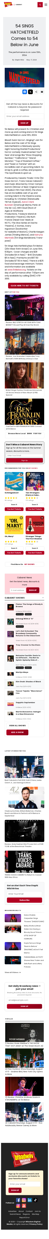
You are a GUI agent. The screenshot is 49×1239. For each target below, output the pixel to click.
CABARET (19, 4)
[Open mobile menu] (45, 4)
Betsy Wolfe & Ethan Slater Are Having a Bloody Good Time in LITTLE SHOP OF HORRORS (33, 932)
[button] (40, 4)
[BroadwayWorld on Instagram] (24, 1200)
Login (33, 5)
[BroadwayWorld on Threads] (18, 1205)
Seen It (14, 504)
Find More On (22, 564)
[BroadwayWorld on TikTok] (35, 1200)
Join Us (38, 1211)
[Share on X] (30, 91)
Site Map (35, 1214)
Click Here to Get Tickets (24, 285)
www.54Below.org (16, 269)
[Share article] (36, 91)
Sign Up (24, 123)
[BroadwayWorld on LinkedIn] (29, 1200)
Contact (29, 1211)
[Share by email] (42, 91)
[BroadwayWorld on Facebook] (18, 1200)
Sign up (24, 1006)
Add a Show (17, 732)
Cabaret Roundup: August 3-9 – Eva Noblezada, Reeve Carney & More (23, 1124)
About (21, 1211)
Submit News (15, 1214)
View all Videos (12, 972)
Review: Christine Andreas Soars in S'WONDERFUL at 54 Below (22, 1098)
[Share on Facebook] (24, 91)
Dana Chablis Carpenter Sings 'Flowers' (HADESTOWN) (34, 918)
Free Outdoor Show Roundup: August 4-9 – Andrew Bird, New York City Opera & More (24, 1071)
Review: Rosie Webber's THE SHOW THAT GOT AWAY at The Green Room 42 (24, 1044)
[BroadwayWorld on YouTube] (24, 1205)
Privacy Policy (35, 1224)
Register (26, 5)
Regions (26, 1214)
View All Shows (17, 725)
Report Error (24, 1217)
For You (15, 292)
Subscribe (24, 900)
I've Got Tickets (14, 509)
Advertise (12, 1211)
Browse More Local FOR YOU (24, 433)
